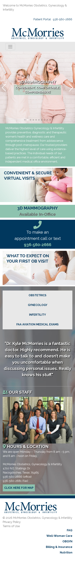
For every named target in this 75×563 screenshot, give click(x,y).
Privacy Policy (12, 522)
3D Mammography (37, 82)
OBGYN (67, 541)
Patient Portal (42, 19)
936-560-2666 (62, 19)
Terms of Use (11, 526)
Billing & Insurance (59, 547)
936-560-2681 (12, 481)
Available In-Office (37, 214)
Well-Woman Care (59, 536)
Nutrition (66, 552)
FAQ (69, 530)
